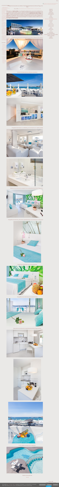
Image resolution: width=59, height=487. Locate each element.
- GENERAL (4, 45)
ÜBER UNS (51, 10)
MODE (51, 27)
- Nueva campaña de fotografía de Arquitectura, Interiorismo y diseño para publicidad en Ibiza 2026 (6, 18)
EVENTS (51, 22)
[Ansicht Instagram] (50, 481)
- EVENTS (4, 53)
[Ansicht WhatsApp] (51, 481)
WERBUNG (51, 28)
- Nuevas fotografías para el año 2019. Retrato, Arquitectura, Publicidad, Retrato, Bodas (6, 24)
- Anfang (3, 44)
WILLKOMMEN (51, 17)
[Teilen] (52, 481)
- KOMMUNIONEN (5, 61)
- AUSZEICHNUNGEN (6, 56)
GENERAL (51, 16)
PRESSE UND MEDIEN (51, 35)
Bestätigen (49, 486)
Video (51, 30)
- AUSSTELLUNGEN (6, 58)
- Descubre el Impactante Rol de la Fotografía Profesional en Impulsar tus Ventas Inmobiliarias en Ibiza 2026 (5, 10)
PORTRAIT (51, 21)
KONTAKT (50, 11)
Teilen (27, 477)
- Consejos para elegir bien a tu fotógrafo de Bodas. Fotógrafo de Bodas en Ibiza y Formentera (6, 37)
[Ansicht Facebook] (49, 481)
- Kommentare (36, 8)
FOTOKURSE (51, 20)
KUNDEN (51, 36)
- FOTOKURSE (4, 51)
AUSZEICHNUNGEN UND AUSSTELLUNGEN (51, 34)
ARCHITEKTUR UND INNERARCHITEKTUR (26, 8)
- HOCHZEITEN (5, 54)
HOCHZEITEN (51, 23)
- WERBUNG (4, 60)
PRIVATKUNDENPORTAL (51, 33)
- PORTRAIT (4, 52)
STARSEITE (51, 9)
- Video (3, 62)
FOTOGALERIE (51, 12)
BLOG (51, 15)
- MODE (3, 59)
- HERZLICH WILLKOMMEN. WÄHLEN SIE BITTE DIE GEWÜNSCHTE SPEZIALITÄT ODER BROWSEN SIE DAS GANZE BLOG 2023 (5, 31)
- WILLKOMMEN (5, 46)
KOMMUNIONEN (51, 29)
